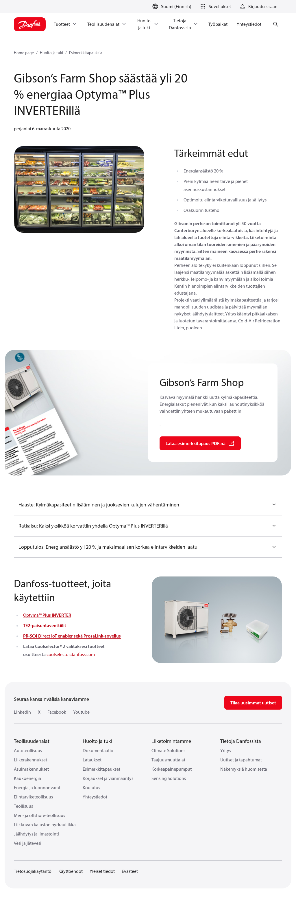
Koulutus (91, 787)
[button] (214, 6)
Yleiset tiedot (102, 871)
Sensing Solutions (168, 778)
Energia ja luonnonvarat (37, 787)
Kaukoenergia (27, 778)
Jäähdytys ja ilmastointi (36, 834)
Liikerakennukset (30, 760)
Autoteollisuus (28, 750)
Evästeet (130, 871)
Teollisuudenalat (31, 741)
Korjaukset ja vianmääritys (108, 778)
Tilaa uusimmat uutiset (253, 703)
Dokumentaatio (98, 750)
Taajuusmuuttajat (168, 760)
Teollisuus (23, 806)
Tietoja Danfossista (240, 741)
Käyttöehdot (70, 871)
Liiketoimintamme (171, 741)
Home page (24, 52)
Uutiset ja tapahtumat (241, 760)
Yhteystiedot (95, 797)
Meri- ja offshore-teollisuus (39, 815)
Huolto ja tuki (51, 52)
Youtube (81, 712)
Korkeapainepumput (171, 769)
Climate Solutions (168, 750)
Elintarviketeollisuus (33, 797)
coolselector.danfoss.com (71, 654)
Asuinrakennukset (31, 769)
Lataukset (92, 760)
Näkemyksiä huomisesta (243, 769)
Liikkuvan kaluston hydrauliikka (45, 824)
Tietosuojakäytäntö (32, 871)
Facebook (56, 712)
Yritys (225, 750)
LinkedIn (22, 712)
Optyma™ (47, 615)
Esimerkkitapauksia (85, 52)
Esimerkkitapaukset (101, 769)
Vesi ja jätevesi (27, 843)
